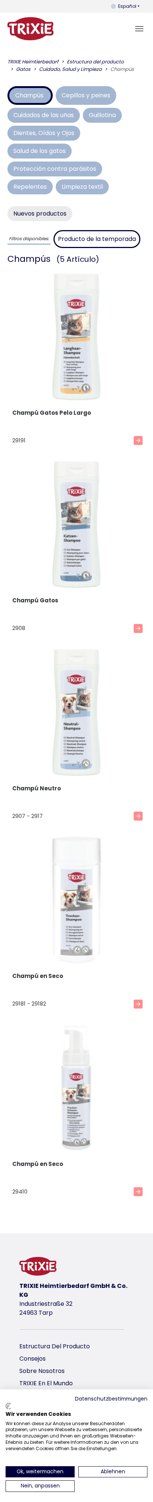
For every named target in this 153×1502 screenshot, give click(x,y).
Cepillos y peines (86, 95)
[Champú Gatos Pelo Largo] (76, 338)
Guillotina (102, 115)
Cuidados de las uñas (43, 115)
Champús (30, 95)
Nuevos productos (39, 213)
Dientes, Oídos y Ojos (43, 133)
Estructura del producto (54, 1346)
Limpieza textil (82, 186)
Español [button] (127, 6)
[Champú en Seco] (76, 901)
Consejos (32, 1358)
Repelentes (30, 186)
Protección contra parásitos (54, 168)
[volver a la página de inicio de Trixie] (30, 28)
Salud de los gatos (39, 151)
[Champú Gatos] (76, 525)
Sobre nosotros (42, 1371)
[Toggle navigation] (139, 28)
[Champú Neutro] (76, 713)
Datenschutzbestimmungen (111, 1398)
